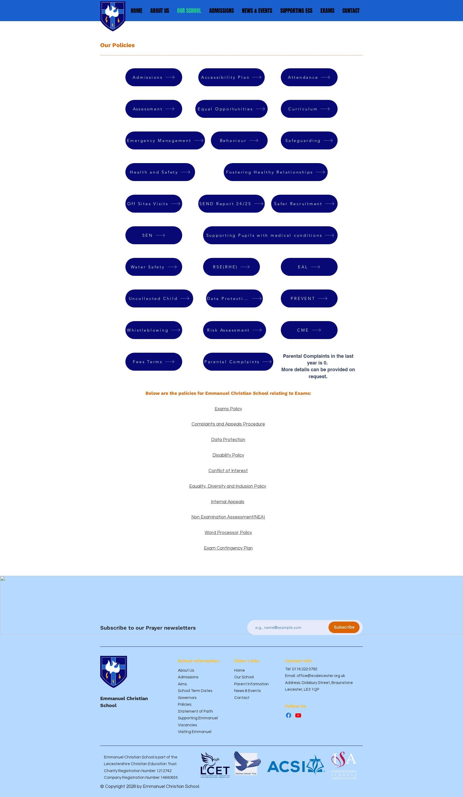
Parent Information (251, 684)
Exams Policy (228, 409)
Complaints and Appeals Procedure (228, 424)
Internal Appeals (227, 501)
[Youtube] (298, 715)
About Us (186, 670)
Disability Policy (228, 455)
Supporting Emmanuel (198, 718)
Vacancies (187, 725)
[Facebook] (288, 715)
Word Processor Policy (228, 532)
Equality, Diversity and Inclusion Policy (227, 486)
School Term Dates (195, 691)
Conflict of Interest (228, 470)
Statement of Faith (195, 711)
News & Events (247, 691)
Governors (187, 698)
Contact (241, 698)
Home (239, 670)
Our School (244, 677)
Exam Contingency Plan (228, 548)
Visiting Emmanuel (194, 732)
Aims (182, 684)
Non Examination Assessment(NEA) (228, 517)
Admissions (188, 677)
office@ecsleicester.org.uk (321, 676)
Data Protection (228, 439)
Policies (184, 704)
